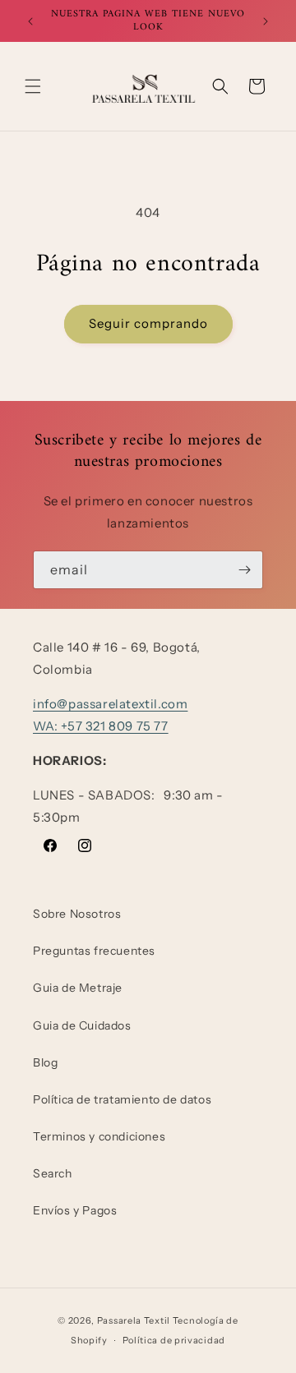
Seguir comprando (148, 323)
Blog (45, 1062)
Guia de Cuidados (82, 1025)
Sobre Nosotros (77, 913)
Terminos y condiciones (99, 1136)
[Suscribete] (244, 570)
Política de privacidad (174, 1340)
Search (52, 1173)
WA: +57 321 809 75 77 (101, 726)
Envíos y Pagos (75, 1210)
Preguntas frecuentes (94, 950)
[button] (33, 86)
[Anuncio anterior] (30, 21)
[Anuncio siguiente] (265, 21)
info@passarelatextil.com (110, 704)
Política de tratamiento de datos (122, 1099)
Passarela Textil (133, 1320)
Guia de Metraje (78, 987)
